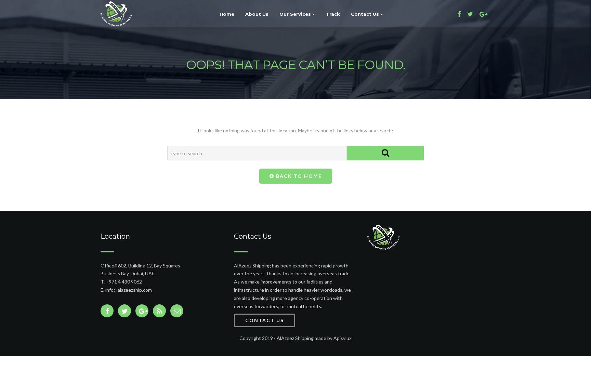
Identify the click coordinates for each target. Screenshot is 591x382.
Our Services (295, 14)
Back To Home (298, 176)
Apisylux (342, 338)
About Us (256, 14)
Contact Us (365, 14)
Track (333, 14)
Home (227, 14)
